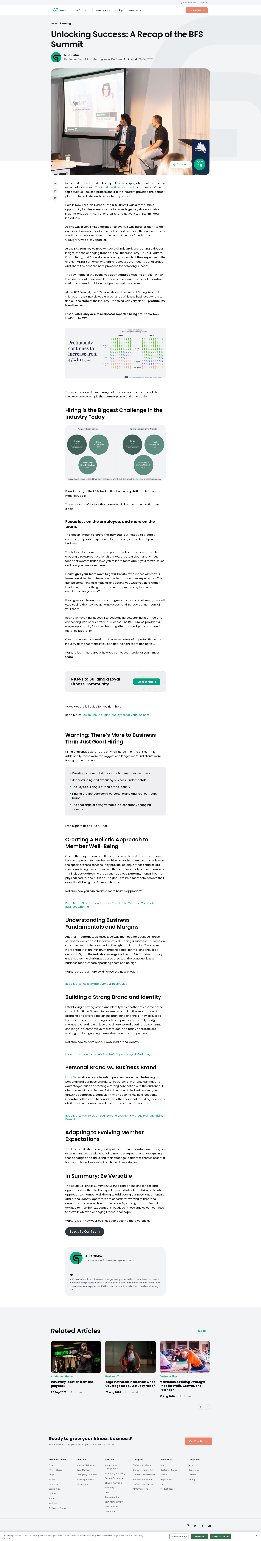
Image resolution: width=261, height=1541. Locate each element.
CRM (107, 1492)
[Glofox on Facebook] (202, 1525)
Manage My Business (86, 1465)
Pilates (52, 1479)
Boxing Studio (55, 1489)
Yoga (51, 1474)
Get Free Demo (196, 10)
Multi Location (111, 1506)
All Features (110, 1511)
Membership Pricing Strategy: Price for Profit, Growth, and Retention (182, 1386)
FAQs (163, 1484)
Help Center (166, 1479)
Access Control (112, 1497)
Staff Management (114, 1502)
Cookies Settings (179, 1536)
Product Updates (168, 1489)
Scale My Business (85, 1479)
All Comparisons (140, 1489)
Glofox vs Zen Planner (143, 1484)
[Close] (257, 1536)
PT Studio (53, 1484)
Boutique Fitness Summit (118, 187)
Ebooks (164, 1474)
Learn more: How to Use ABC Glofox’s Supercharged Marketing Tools (112, 1054)
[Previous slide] (200, 1407)
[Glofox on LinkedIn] (195, 1525)
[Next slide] (207, 1407)
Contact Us (194, 1470)
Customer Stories (62, 1376)
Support (204, 2)
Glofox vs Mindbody (142, 1465)
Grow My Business (85, 1470)
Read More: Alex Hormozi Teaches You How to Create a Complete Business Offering (110, 905)
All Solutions (82, 1484)
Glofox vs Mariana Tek (143, 1470)
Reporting (109, 1487)
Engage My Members (87, 1474)
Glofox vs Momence (142, 1479)
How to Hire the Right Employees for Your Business (115, 715)
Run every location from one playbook (72, 1384)
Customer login (190, 2)
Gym (51, 1465)
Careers (192, 1474)
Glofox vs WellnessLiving (144, 1474)
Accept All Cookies (220, 1536)
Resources (133, 10)
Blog (162, 1465)
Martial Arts (54, 1498)
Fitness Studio (55, 1470)
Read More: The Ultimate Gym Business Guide (96, 984)
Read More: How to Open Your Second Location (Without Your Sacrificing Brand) (114, 1117)
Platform (79, 10)
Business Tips (114, 1376)
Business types (100, 10)
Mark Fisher (73, 1077)
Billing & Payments (113, 1483)
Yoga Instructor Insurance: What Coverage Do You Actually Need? (130, 1384)
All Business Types (57, 1508)
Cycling (52, 1493)
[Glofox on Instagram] (188, 1525)
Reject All (199, 1536)
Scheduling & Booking (115, 1473)
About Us (193, 1465)
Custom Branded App (115, 1478)
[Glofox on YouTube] (209, 1525)
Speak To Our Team (85, 1231)
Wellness (53, 1503)
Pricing (119, 10)
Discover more (147, 681)
